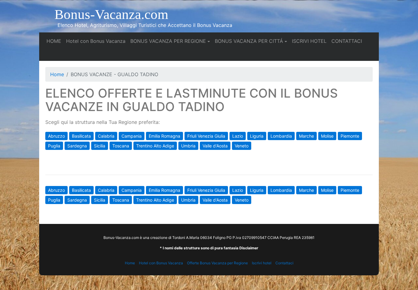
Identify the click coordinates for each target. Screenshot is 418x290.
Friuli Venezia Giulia (206, 136)
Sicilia (99, 145)
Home (57, 74)
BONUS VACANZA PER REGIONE (168, 41)
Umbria (188, 145)
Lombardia (281, 136)
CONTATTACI (347, 41)
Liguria (256, 136)
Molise (327, 136)
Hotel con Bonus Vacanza (97, 41)
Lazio (237, 136)
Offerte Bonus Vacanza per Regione (217, 263)
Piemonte (350, 136)
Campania (131, 136)
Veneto (241, 145)
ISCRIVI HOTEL (310, 41)
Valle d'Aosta (215, 145)
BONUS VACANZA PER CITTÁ (249, 41)
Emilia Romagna (164, 136)
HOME (55, 41)
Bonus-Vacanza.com (111, 14)
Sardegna (77, 145)
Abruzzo (56, 136)
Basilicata (81, 136)
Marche (306, 136)
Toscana (120, 145)
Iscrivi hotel (261, 263)
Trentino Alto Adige (155, 145)
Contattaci (284, 263)
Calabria (106, 136)
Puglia (54, 145)
